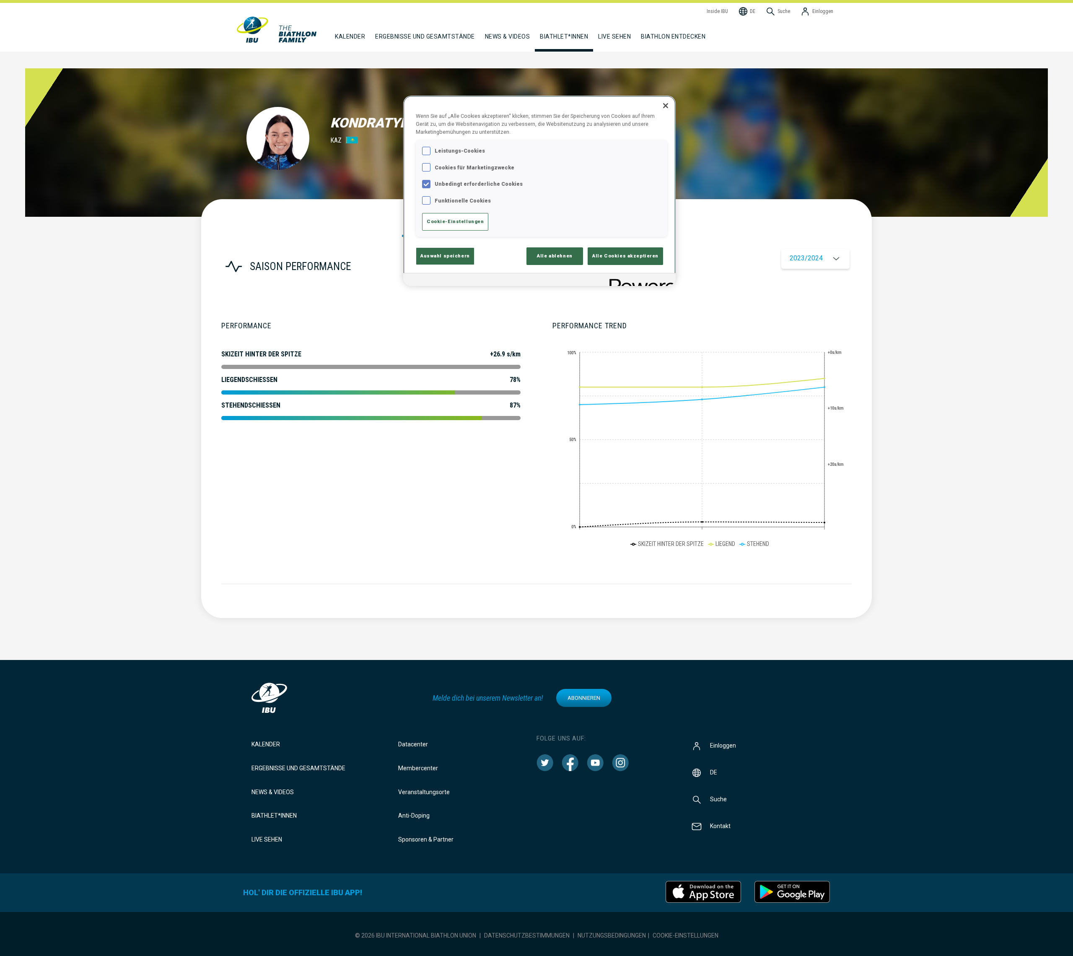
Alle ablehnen (554, 256)
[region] (539, 191)
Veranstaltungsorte (424, 792)
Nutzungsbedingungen (612, 935)
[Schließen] (665, 105)
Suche (718, 799)
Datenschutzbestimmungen (527, 935)
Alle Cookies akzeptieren (625, 256)
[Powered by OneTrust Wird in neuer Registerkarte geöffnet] (639, 280)
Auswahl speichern (445, 256)
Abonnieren (584, 698)
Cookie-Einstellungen (685, 935)
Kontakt (720, 826)
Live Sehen (614, 36)
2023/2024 (806, 258)
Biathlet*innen (274, 815)
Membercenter (418, 768)
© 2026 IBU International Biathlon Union (415, 935)
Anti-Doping (414, 815)
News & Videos (272, 792)
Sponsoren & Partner (426, 839)
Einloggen (723, 745)
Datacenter (413, 744)
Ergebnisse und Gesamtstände (298, 768)
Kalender (265, 744)
